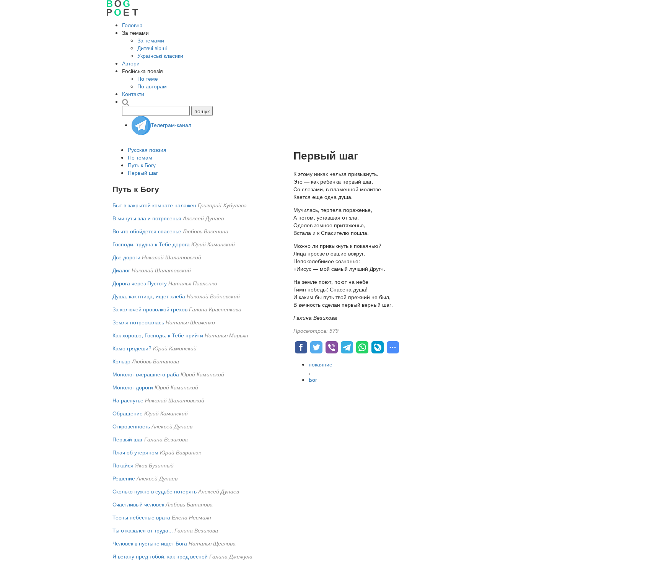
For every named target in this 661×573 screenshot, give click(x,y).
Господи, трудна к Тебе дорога (151, 244)
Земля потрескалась (138, 322)
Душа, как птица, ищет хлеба (148, 296)
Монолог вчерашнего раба (145, 374)
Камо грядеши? (131, 348)
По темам (140, 157)
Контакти (133, 94)
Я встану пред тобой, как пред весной (160, 556)
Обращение (127, 413)
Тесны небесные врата (141, 517)
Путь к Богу (142, 165)
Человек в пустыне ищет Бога (149, 543)
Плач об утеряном (135, 452)
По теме (147, 78)
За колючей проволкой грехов (149, 309)
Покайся (123, 465)
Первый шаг (143, 172)
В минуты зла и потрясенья (146, 218)
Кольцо (121, 361)
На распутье (127, 400)
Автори (131, 63)
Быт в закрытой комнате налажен (154, 205)
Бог (313, 379)
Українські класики (160, 55)
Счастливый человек (138, 504)
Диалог (121, 270)
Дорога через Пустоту (139, 283)
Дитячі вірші (152, 48)
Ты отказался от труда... (143, 530)
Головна (132, 25)
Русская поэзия (147, 149)
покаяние (320, 364)
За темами (150, 40)
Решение (123, 478)
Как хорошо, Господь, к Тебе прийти (157, 335)
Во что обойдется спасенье (146, 231)
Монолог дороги (132, 387)
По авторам (152, 86)
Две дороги (126, 257)
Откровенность (131, 426)
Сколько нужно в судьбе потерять (154, 491)
